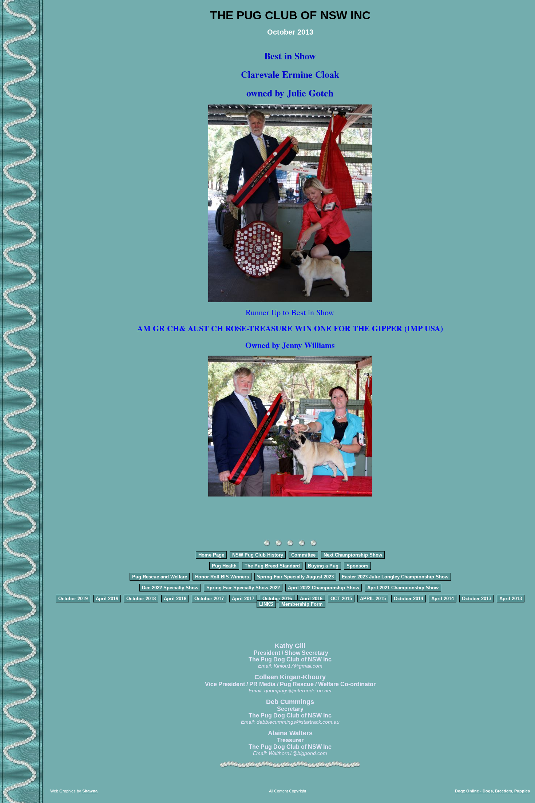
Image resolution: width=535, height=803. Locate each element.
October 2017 (209, 598)
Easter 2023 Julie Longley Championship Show (395, 576)
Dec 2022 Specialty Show (170, 587)
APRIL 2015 (373, 598)
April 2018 (175, 598)
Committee (303, 555)
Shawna (90, 791)
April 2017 (243, 598)
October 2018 (141, 598)
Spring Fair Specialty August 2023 (295, 576)
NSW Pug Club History (257, 555)
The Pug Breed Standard (272, 566)
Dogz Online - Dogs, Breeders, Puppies (492, 791)
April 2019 (107, 598)
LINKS (266, 604)
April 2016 (311, 598)
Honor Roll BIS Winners (222, 576)
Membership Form (302, 604)
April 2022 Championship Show (323, 587)
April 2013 (510, 598)
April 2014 (442, 598)
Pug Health (224, 566)
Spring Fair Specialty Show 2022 (243, 587)
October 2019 (73, 598)
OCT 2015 (341, 598)
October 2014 (408, 598)
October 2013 (476, 598)
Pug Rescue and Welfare (159, 576)
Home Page (211, 555)
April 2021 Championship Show (403, 587)
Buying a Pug (323, 566)
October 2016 (277, 598)
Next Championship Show (353, 555)
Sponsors (357, 566)
